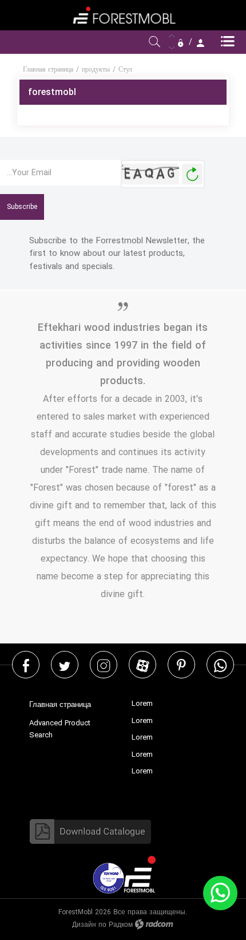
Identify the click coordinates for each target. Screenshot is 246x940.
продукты (96, 70)
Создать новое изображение (192, 174)
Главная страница (48, 70)
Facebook (26, 665)
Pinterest (181, 665)
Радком (121, 925)
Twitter (64, 665)
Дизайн (84, 925)
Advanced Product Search (59, 729)
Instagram (103, 665)
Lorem (142, 703)
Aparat (142, 665)
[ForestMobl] (123, 15)
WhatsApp (220, 665)
